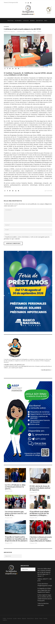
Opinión (36, 618)
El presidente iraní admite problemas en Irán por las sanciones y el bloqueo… (39, 513)
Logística (5, 620)
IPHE (34, 31)
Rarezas (45, 618)
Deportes (39, 20)
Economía (18, 20)
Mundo (32, 20)
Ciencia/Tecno (30, 618)
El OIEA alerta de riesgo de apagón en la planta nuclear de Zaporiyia (40, 488)
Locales (26, 20)
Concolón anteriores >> (46, 370)
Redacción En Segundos (9, 31)
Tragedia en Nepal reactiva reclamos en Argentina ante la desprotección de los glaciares (16, 539)
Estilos (40, 618)
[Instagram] (31, 2)
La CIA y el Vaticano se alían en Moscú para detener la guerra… (15, 487)
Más (45, 20)
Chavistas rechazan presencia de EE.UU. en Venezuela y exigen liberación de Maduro (41, 539)
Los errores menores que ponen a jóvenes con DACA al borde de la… (15, 513)
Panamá (39, 31)
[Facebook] (26, 2)
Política (10, 20)
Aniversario (29, 31)
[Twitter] (28, 2)
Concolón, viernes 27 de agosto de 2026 (14, 364)
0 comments (49, 190)
